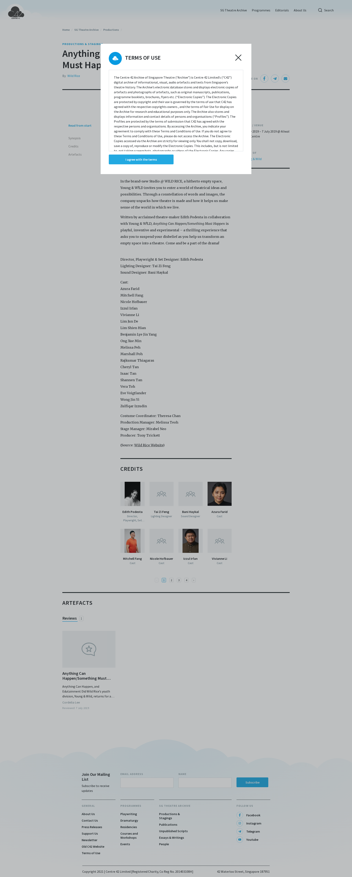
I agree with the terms (141, 159)
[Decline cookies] (238, 58)
